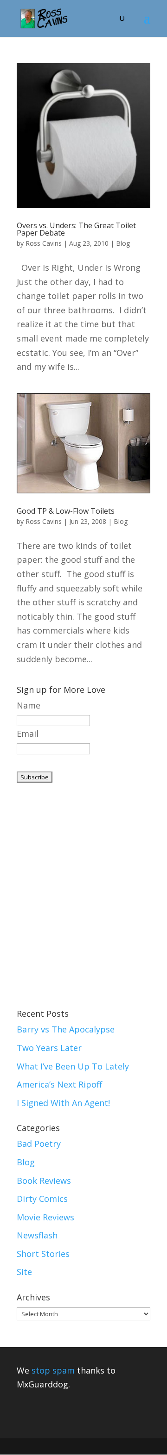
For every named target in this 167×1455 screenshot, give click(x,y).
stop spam (53, 1370)
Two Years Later (49, 1047)
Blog (123, 243)
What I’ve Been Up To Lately (73, 1066)
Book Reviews (44, 1180)
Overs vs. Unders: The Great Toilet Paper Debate (76, 229)
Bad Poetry (39, 1143)
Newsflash (37, 1235)
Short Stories (43, 1253)
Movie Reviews (45, 1217)
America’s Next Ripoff (59, 1084)
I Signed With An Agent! (63, 1102)
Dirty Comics (42, 1198)
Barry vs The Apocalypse (66, 1029)
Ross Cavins (44, 243)
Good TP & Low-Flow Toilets (66, 511)
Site (24, 1271)
